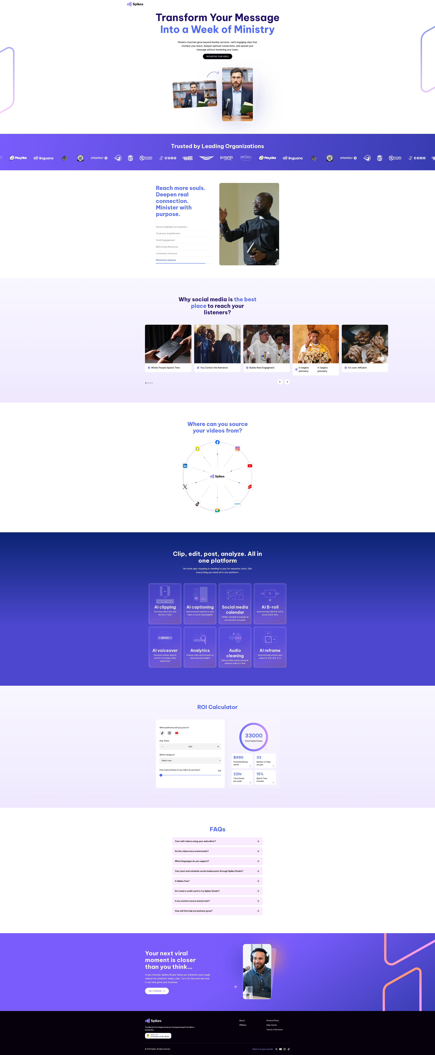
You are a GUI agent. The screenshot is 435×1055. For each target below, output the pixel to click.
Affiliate (242, 1025)
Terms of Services (274, 1029)
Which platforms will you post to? (174, 727)
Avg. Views (164, 741)
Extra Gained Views (253, 741)
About (242, 1020)
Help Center (271, 1025)
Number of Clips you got (263, 763)
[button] (280, 382)
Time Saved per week (238, 779)
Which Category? (167, 755)
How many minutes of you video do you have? (180, 770)
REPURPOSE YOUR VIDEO (218, 56)
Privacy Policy (272, 1020)
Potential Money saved (240, 763)
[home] (135, 4)
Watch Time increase (261, 779)
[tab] (184, 227)
